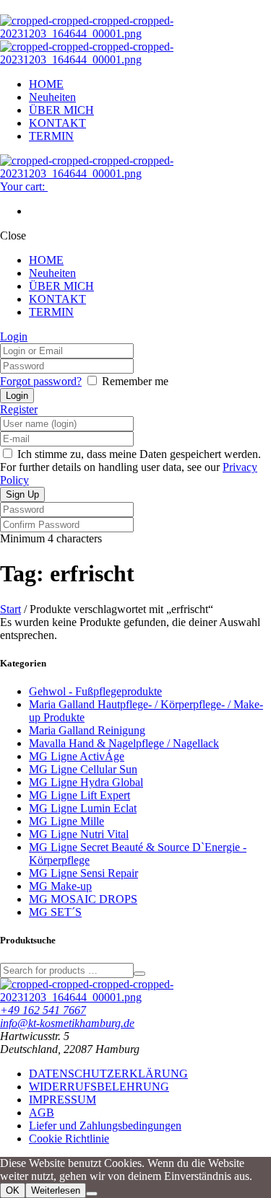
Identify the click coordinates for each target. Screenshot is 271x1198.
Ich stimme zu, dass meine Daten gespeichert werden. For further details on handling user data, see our (130, 467)
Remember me (135, 381)
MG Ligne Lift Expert (79, 795)
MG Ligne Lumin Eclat (83, 808)
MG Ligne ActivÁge (76, 756)
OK (13, 1190)
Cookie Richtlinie (69, 1138)
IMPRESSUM (62, 1099)
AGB (41, 1112)
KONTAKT (57, 123)
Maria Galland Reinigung (87, 730)
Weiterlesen (55, 1190)
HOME (46, 84)
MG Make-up (60, 886)
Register (19, 409)
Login (13, 336)
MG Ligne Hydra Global (86, 782)
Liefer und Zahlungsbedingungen (105, 1125)
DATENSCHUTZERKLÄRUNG (108, 1073)
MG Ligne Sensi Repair (83, 873)
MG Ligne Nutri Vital (79, 834)
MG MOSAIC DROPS (83, 899)
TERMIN (51, 136)
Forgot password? (41, 381)
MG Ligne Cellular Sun (83, 769)
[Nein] (92, 1194)
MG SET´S (55, 912)
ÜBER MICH (61, 110)
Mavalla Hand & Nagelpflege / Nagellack (124, 743)
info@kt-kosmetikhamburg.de (67, 1023)
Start (10, 609)
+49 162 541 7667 (43, 1010)
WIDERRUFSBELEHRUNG (99, 1086)
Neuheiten (52, 97)
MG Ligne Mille (66, 821)
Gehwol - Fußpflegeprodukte (95, 691)
